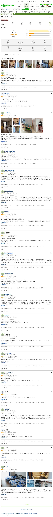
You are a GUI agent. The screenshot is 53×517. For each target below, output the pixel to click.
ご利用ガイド (22, 1)
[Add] (50, 17)
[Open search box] (2, 54)
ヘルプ (18, 1)
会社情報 (3, 513)
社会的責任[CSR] (19, 513)
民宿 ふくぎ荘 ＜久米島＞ (7, 16)
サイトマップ (29, 1)
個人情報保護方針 (10, 513)
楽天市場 (42, 1)
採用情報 (26, 513)
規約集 (30, 513)
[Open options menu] (51, 73)
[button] (4, 64)
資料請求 (35, 513)
